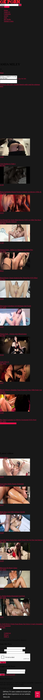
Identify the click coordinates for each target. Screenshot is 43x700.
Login (2, 7)
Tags (5, 17)
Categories (7, 14)
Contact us (7, 633)
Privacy (6, 635)
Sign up (3, 662)
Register (6, 7)
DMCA (6, 637)
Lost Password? (10, 674)
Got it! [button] (37, 694)
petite (26, 84)
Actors (6, 16)
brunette (16, 84)
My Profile (7, 19)
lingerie (21, 84)
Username (3, 648)
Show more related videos (8, 423)
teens (1, 86)
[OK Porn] (10, 3)
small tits (31, 84)
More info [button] (6, 697)
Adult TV (7, 12)
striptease (37, 84)
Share (2, 73)
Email (2, 650)
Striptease (3, 84)
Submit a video (9, 21)
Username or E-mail (6, 688)
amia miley (9, 84)
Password (3, 652)
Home (6, 10)
